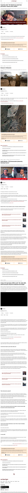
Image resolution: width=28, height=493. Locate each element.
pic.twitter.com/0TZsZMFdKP (18, 443)
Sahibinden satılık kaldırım (5, 269)
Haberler (2, 33)
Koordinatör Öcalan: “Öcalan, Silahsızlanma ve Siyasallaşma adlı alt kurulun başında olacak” (12, 146)
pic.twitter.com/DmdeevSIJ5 (4, 101)
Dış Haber (4, 159)
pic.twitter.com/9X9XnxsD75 (19, 37)
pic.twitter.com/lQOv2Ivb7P (20, 201)
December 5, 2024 (11, 202)
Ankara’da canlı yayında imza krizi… (6, 148)
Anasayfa (2, 159)
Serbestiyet (4, 27)
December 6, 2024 (11, 39)
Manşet (4, 33)
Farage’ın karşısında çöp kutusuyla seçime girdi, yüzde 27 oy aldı (9, 62)
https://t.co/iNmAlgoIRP (20, 100)
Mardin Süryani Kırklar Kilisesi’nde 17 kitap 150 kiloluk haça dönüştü (10, 58)
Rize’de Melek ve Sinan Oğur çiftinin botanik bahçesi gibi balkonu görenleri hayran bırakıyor (12, 60)
